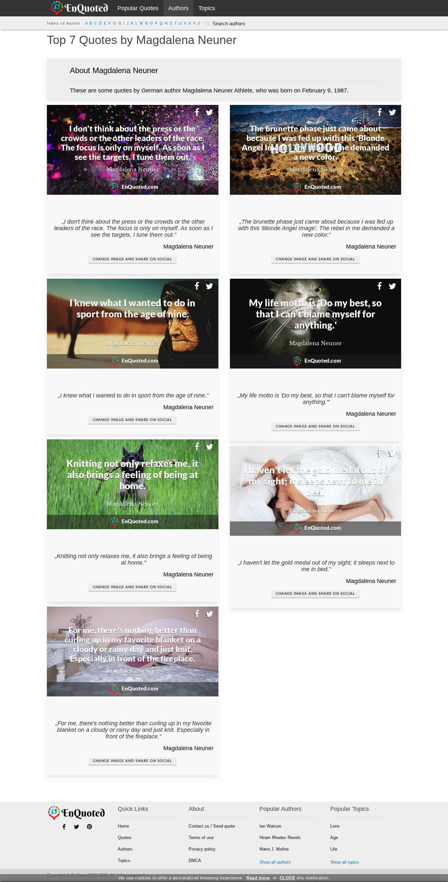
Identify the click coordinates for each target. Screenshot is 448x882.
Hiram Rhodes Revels (280, 837)
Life (333, 849)
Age (334, 837)
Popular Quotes (137, 8)
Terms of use (201, 837)
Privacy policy (202, 849)
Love (334, 826)
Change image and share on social (132, 259)
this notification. (305, 877)
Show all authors (275, 862)
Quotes (125, 837)
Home (123, 826)
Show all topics (344, 862)
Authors (178, 8)
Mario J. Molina (274, 849)
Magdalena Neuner (188, 246)
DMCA (195, 860)
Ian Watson (270, 826)
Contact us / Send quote (212, 826)
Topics (206, 8)
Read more (258, 877)
